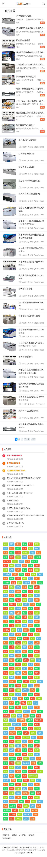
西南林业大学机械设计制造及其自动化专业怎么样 (25, 515)
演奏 (11, 651)
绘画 (36, 694)
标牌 (32, 604)
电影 (11, 566)
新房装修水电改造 (26, 154)
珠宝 (5, 729)
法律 (5, 570)
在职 (18, 690)
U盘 (17, 703)
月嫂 (30, 608)
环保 (21, 801)
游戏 (5, 557)
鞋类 (19, 733)
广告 (36, 591)
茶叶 (24, 741)
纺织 (11, 772)
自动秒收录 (6, 838)
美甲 (30, 600)
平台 (35, 703)
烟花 (25, 806)
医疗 (5, 613)
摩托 (25, 660)
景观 (24, 789)
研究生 (18, 71)
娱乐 (27, 561)
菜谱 (11, 741)
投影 (24, 767)
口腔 (5, 621)
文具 (40, 733)
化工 (11, 793)
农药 (30, 797)
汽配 (30, 656)
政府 (40, 574)
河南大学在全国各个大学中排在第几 (20, 486)
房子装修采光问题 (24, 16)
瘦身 (5, 626)
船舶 (5, 772)
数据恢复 (38, 720)
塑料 (18, 797)
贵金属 (25, 553)
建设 (18, 707)
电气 (5, 767)
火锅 (5, 750)
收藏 (30, 570)
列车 (5, 660)
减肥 (18, 621)
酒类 (18, 741)
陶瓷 (5, 797)
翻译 (11, 690)
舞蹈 (24, 651)
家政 (11, 600)
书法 (30, 651)
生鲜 (18, 750)
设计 (31, 255)
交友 (24, 596)
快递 (15, 574)
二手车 (19, 660)
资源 (38, 638)
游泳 (11, 819)
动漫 (18, 566)
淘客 (38, 716)
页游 (30, 557)
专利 (5, 647)
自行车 (34, 810)
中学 (5, 686)
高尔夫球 (27, 814)
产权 (11, 643)
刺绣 (18, 656)
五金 (33, 763)
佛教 (11, 578)
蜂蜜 (24, 746)
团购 (36, 724)
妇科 (24, 617)
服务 (30, 566)
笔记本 (12, 733)
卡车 (32, 660)
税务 (19, 638)
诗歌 (18, 651)
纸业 (40, 801)
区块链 (19, 711)
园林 (18, 789)
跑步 (5, 819)
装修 (18, 23)
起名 (36, 570)
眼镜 (5, 596)
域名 (33, 711)
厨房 (31, 201)
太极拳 (12, 814)
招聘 (36, 634)
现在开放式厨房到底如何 (29, 194)
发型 (30, 578)
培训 (11, 677)
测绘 (30, 694)
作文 (24, 677)
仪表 (11, 754)
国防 (19, 780)
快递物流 (7, 574)
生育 (11, 634)
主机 (40, 711)
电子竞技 (7, 561)
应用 (11, 557)
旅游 (18, 83)
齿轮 (40, 772)
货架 (24, 673)
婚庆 (36, 600)
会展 (25, 638)
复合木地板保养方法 (27, 140)
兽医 (5, 604)
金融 (5, 544)
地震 (24, 600)
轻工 (18, 793)
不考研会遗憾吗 (23, 40)
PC (14, 699)
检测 (24, 776)
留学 (18, 686)
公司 (18, 119)
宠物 (5, 578)
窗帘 (36, 673)
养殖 (30, 784)
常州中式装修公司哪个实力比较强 (19, 493)
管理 (30, 634)
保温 (30, 767)
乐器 (5, 651)
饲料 (24, 797)
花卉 (5, 789)
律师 (18, 591)
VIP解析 (31, 835)
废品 (36, 596)
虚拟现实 (21, 720)
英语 (31, 309)
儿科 (36, 626)
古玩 (24, 570)
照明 (40, 763)
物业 (18, 600)
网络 (30, 707)
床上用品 (26, 737)
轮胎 (5, 664)
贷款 (30, 544)
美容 (30, 613)
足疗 (38, 630)
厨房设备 (5, 835)
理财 (36, 544)
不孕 (11, 626)
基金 (24, 544)
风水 (31, 215)
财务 (5, 553)
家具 (18, 131)
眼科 (24, 621)
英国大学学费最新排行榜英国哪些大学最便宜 (24, 478)
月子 (32, 630)
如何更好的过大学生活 (15, 523)
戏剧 (5, 656)
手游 (18, 557)
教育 (18, 107)
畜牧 (36, 784)
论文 (11, 686)
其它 (25, 819)
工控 (38, 759)
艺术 (18, 647)
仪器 (24, 750)
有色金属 (13, 801)
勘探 (11, 776)
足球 (21, 810)
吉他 (40, 583)
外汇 (18, 548)
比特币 (26, 711)
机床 (11, 767)
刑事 (11, 591)
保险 (5, 548)
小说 (36, 647)
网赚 (32, 716)
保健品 (6, 630)
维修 (11, 587)
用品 (5, 591)
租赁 (18, 596)
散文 (18, 677)
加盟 (5, 638)
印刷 (18, 763)
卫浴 (30, 669)
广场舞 (6, 583)
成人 (36, 587)
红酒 (30, 741)
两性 (30, 621)
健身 (30, 617)
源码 (5, 707)
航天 (5, 784)
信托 (32, 553)
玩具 (25, 733)
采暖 (19, 759)
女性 (5, 617)
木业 (30, 789)
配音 (5, 720)
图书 (36, 651)
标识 (38, 604)
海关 (11, 784)
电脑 (13, 716)
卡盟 (38, 553)
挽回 (25, 604)
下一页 (27, 439)
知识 (5, 643)
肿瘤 (30, 626)
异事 (30, 591)
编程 (32, 699)
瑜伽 (35, 814)
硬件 (18, 767)
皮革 (5, 737)
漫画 (24, 647)
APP (24, 557)
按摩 (5, 634)
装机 (23, 703)
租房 (24, 664)
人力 (32, 638)
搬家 (30, 673)
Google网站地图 (13, 850)
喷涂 (19, 806)
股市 (18, 544)
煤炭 (27, 801)
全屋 (5, 669)
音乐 (30, 647)
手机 (30, 724)
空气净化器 (33, 776)
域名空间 (7, 724)
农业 (18, 754)
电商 (26, 699)
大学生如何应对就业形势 (29, 316)
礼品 (30, 729)
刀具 (36, 746)
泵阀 (32, 819)
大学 (31, 228)
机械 (30, 750)
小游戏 (37, 557)
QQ (11, 703)
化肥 (5, 806)
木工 (36, 789)
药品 (36, 613)
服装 (24, 724)
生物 (13, 630)
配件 (19, 716)
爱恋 (19, 604)
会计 (11, 548)
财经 (11, 544)
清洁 (11, 608)
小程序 (12, 720)
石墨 (32, 806)
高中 (30, 677)
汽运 (11, 660)
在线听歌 (22, 835)
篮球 (27, 810)
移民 (11, 596)
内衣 (18, 737)
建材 (36, 664)
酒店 (33, 583)
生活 (24, 566)
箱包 (11, 737)
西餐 (18, 746)
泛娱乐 (34, 561)
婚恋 (30, 596)
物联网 (29, 720)
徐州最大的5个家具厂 (25, 125)
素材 (39, 699)
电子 (36, 750)
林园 (24, 784)
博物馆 (12, 604)
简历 (18, 643)
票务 (5, 587)
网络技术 (7, 699)
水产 (11, 789)
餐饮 (36, 741)
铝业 (36, 797)
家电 (18, 587)
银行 (30, 548)
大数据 (6, 716)
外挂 (15, 561)
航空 (38, 780)
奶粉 (33, 737)
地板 (31, 147)
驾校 (40, 681)
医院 (24, 608)
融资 (36, 548)
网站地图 (33, 848)
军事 (25, 780)
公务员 (12, 681)
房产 (11, 664)
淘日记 (14, 835)
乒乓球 (19, 819)
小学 (31, 336)
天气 (27, 574)
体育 (15, 810)
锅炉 (24, 669)
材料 (36, 767)
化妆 (24, 729)
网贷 (11, 553)
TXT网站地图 (25, 850)
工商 (36, 643)
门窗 (18, 669)
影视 (21, 561)
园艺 (5, 793)
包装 (11, 763)
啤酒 (5, 608)
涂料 (33, 801)
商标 (30, 643)
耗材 (25, 716)
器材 (36, 754)
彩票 (33, 574)
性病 (18, 634)
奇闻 (24, 591)
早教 (32, 690)
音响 (30, 754)
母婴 (18, 613)
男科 (24, 626)
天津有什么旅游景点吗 (26, 77)
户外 (19, 814)
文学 (11, 647)
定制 (11, 669)
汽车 (24, 656)
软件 (20, 699)
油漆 (11, 673)
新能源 (25, 793)
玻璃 (38, 793)
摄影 (18, 578)
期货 (24, 548)
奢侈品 (33, 733)
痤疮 (25, 630)
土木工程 (26, 763)
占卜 (11, 570)
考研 (18, 47)
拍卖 (18, 553)
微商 (5, 733)
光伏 (32, 793)
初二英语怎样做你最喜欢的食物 (18, 508)
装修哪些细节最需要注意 (29, 181)
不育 (18, 626)
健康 (11, 613)
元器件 (12, 759)
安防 (32, 759)
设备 (25, 759)
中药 (36, 621)
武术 (5, 814)
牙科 (11, 621)
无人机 (6, 780)
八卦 (5, 566)
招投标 (12, 638)
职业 (36, 677)
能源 (11, 797)
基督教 (26, 583)
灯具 (36, 669)
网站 (11, 707)
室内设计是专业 (25, 289)
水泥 (5, 673)
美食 (5, 741)
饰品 (11, 729)
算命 (18, 570)
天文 (36, 608)
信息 (13, 583)
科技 (19, 630)
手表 (18, 729)
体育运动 (7, 810)
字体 (24, 707)
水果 (11, 750)
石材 (5, 801)
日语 (30, 686)
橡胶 (38, 806)
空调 (18, 95)
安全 (36, 707)
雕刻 (11, 656)
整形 (24, 613)
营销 (11, 711)
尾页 (33, 439)
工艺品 (37, 729)
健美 (36, 617)
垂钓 (24, 578)
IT (37, 690)
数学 (24, 694)
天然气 (12, 806)
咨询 (19, 583)
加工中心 (32, 772)
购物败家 (16, 724)
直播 (29, 703)
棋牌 (5, 600)
